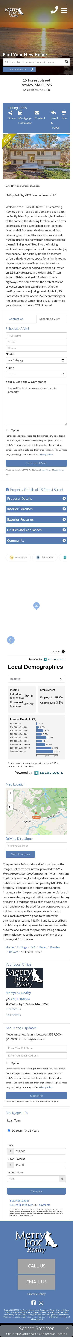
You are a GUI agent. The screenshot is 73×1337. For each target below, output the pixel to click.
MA (33, 947)
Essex (43, 947)
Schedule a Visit (49, 318)
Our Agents (13, 1014)
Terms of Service (58, 470)
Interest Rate (15, 1172)
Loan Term (14, 1120)
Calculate (36, 1191)
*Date (10, 354)
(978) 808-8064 (19, 999)
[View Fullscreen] (10, 807)
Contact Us (16, 318)
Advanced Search (18, 69)
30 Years (17, 1130)
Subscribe (36, 1095)
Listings (22, 947)
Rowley (55, 947)
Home (10, 947)
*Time (10, 368)
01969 (13, 952)
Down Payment (16, 1158)
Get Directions (20, 854)
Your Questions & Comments (26, 381)
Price (10, 1144)
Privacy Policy (45, 454)
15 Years (33, 1130)
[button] (66, 62)
